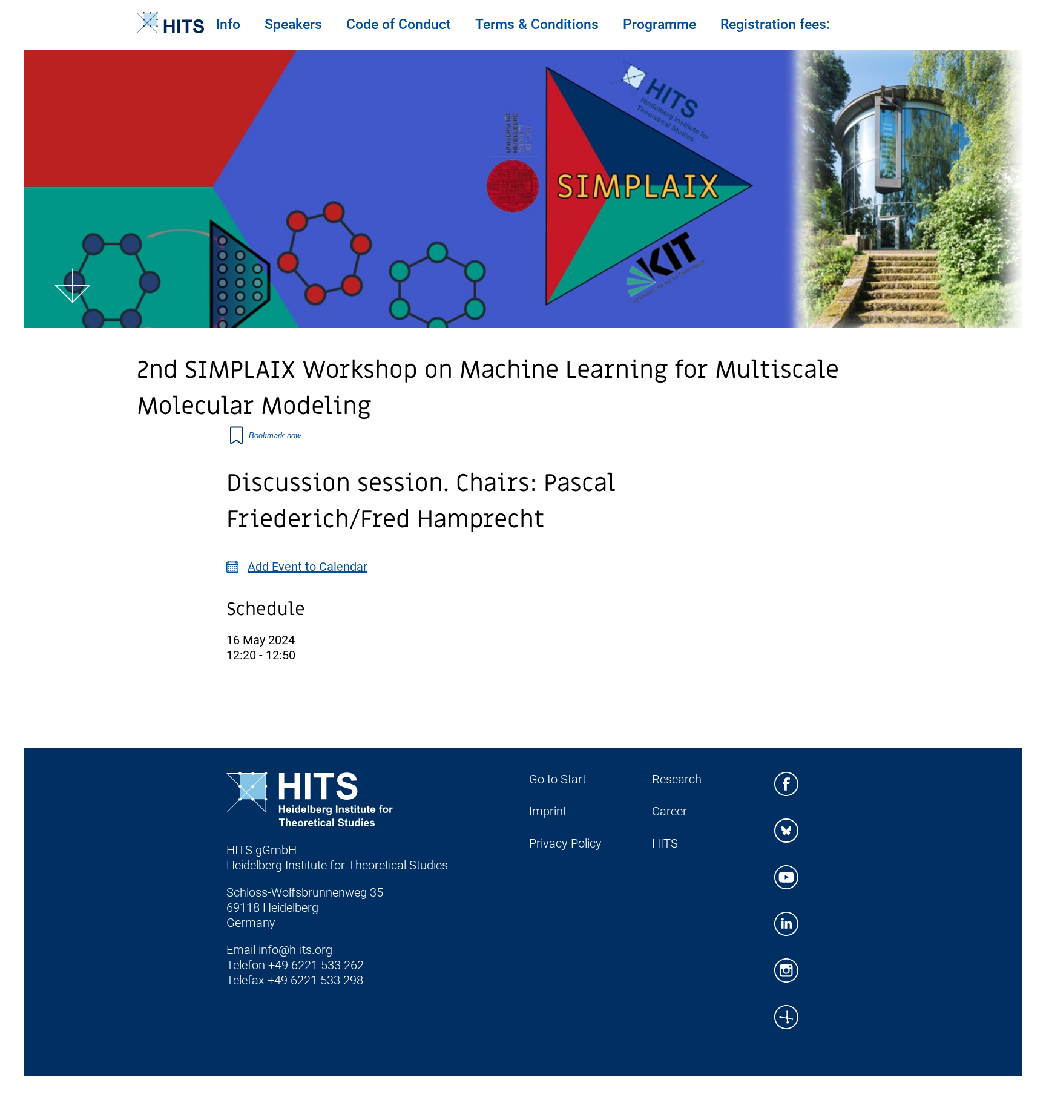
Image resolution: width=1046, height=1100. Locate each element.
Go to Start (557, 779)
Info (228, 24)
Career (669, 811)
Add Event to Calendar (307, 566)
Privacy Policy (565, 843)
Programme (659, 24)
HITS (665, 843)
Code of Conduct (398, 24)
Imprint (548, 811)
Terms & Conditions (537, 24)
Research (677, 779)
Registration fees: (775, 24)
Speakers (293, 24)
